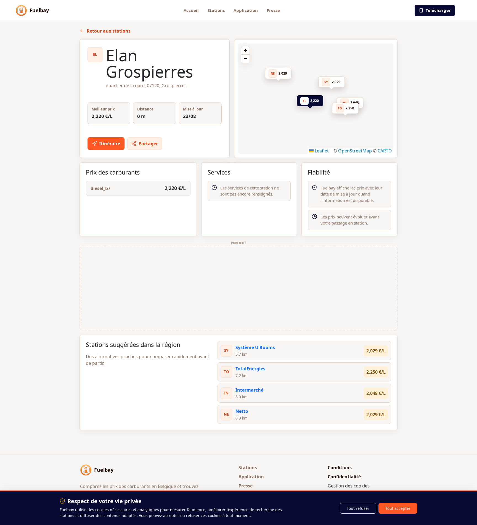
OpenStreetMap (355, 151)
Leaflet (321, 151)
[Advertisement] (238, 288)
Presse (273, 10)
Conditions (340, 468)
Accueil (191, 10)
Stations (216, 10)
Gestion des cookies (349, 486)
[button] (312, 102)
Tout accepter (397, 508)
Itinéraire (109, 144)
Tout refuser (358, 508)
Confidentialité (344, 477)
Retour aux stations (109, 31)
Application (246, 10)
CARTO (385, 151)
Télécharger (438, 10)
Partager (148, 144)
